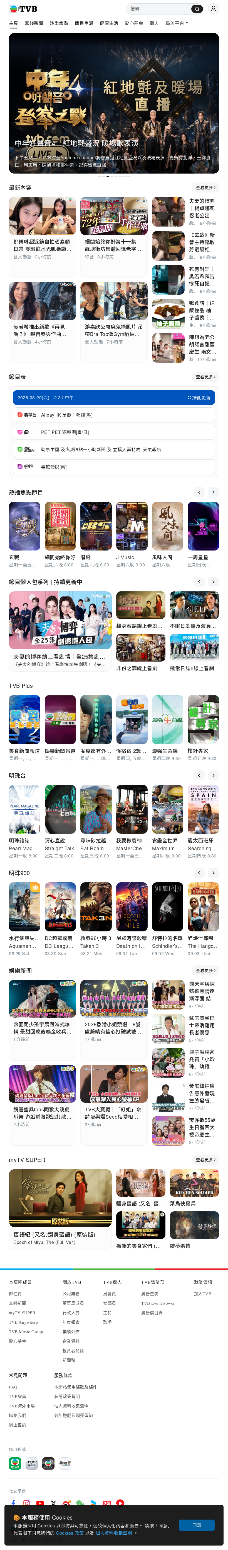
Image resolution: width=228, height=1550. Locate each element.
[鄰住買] (65, 1463)
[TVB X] (53, 1503)
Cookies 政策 (70, 1533)
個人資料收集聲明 (114, 1533)
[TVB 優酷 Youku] (93, 1503)
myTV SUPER (27, 1159)
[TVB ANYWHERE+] (48, 1463)
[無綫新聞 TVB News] (15, 1463)
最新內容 (20, 187)
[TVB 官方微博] (66, 1503)
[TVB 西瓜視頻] (120, 1503)
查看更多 (204, 187)
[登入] (213, 9)
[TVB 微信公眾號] (80, 1503)
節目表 (17, 377)
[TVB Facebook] (13, 1503)
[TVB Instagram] (26, 1503)
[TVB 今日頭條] (106, 1503)
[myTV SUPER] (32, 1463)
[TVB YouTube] (40, 1503)
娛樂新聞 (20, 970)
